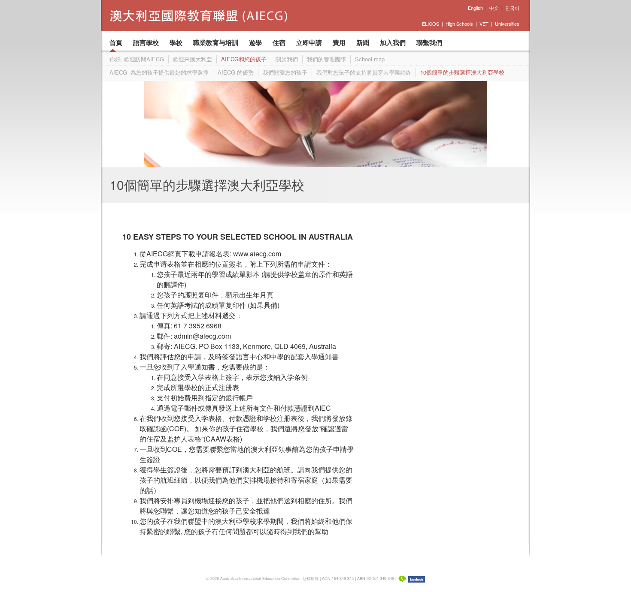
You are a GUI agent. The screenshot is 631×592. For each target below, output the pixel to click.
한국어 (512, 7)
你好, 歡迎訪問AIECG (136, 59)
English (475, 7)
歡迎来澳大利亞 (192, 59)
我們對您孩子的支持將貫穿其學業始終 (363, 72)
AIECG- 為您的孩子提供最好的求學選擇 (159, 72)
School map (370, 59)
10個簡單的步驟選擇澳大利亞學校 (462, 72)
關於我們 (287, 59)
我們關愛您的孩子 (285, 72)
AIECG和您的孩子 (244, 59)
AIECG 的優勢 (236, 72)
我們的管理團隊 (326, 59)
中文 (494, 7)
